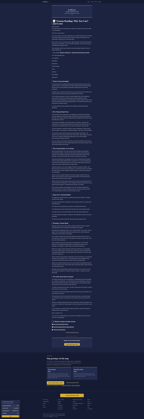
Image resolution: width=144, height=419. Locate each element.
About (92, 1)
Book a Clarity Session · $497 (55, 382)
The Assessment (46, 401)
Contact (99, 1)
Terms (47, 415)
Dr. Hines (46, 1)
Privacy (44, 415)
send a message (75, 385)
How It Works (75, 405)
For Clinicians (90, 408)
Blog (96, 1)
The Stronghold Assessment (78, 403)
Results (74, 407)
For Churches (60, 407)
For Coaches (60, 408)
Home (89, 1)
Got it (10, 416)
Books (89, 405)
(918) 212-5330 (66, 385)
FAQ (88, 407)
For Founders (60, 405)
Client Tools (75, 408)
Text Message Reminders (60, 415)
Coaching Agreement (52, 415)
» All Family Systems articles (72, 332)
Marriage (59, 401)
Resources (89, 403)
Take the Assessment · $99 (72, 395)
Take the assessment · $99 (72, 382)
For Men (59, 403)
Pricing (44, 403)
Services (74, 401)
